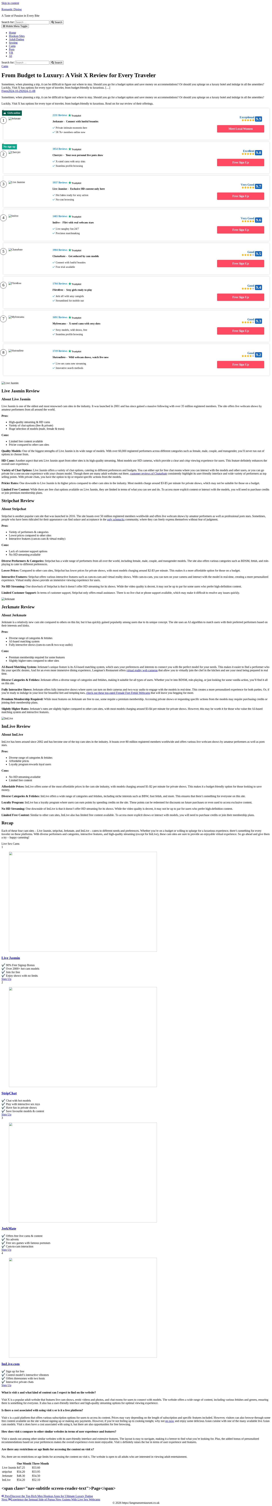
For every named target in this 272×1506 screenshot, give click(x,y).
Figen (4, 91)
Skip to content (10, 3)
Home (12, 32)
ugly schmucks (116, 519)
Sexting (13, 42)
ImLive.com (10, 1364)
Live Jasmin (10, 958)
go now (169, 1421)
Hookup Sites (17, 36)
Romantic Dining (11, 9)
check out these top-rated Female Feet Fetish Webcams (118, 692)
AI (10, 56)
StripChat (9, 1093)
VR (11, 52)
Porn (11, 49)
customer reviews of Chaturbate (148, 473)
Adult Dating (16, 39)
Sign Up (6, 979)
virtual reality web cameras (142, 670)
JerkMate (8, 1228)
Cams (12, 46)
